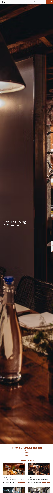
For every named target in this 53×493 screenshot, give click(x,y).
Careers (41, 1)
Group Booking (28, 1)
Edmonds (26, 453)
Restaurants (12, 1)
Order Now (35, 1)
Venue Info (21, 482)
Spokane (26, 455)
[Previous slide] (22, 474)
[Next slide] (24, 474)
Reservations (20, 1)
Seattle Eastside (26, 452)
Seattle (26, 450)
